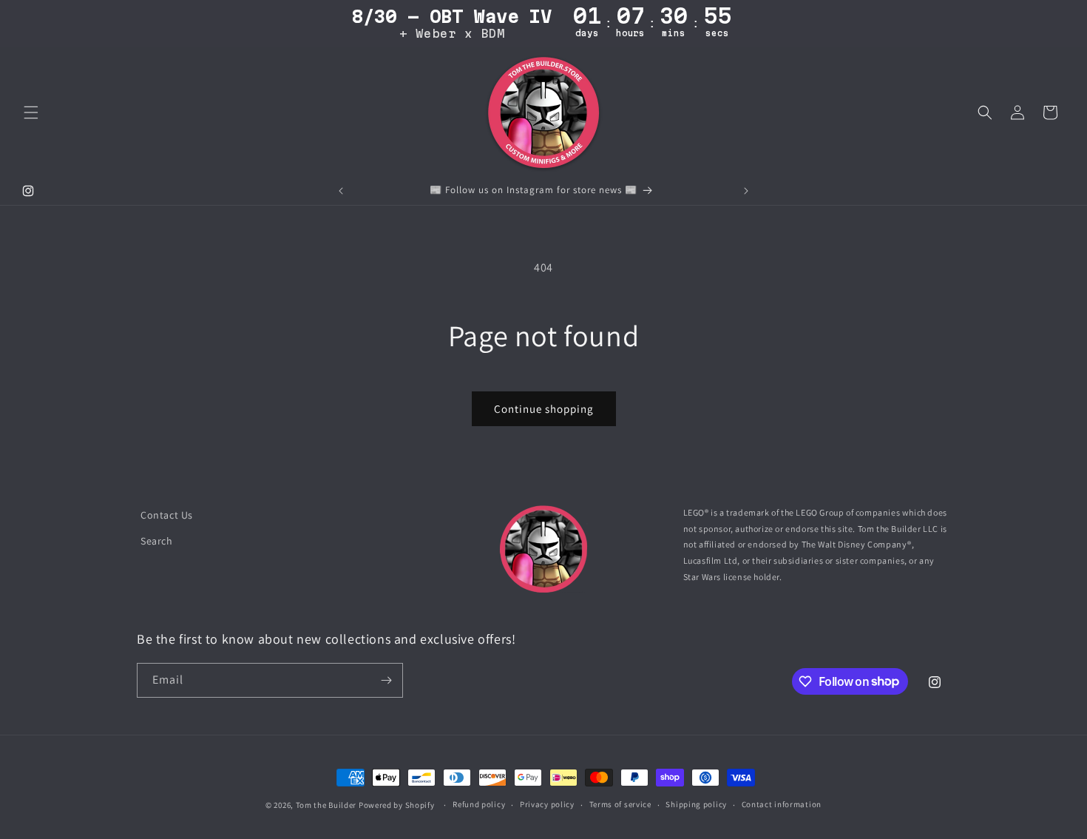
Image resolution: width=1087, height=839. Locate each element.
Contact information (782, 804)
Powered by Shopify (397, 805)
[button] (31, 112)
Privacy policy (547, 804)
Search (156, 540)
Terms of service (620, 804)
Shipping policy (696, 804)
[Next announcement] (746, 191)
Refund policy (479, 804)
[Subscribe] (386, 680)
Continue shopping (544, 409)
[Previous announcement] (341, 191)
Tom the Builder (326, 805)
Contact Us (166, 515)
